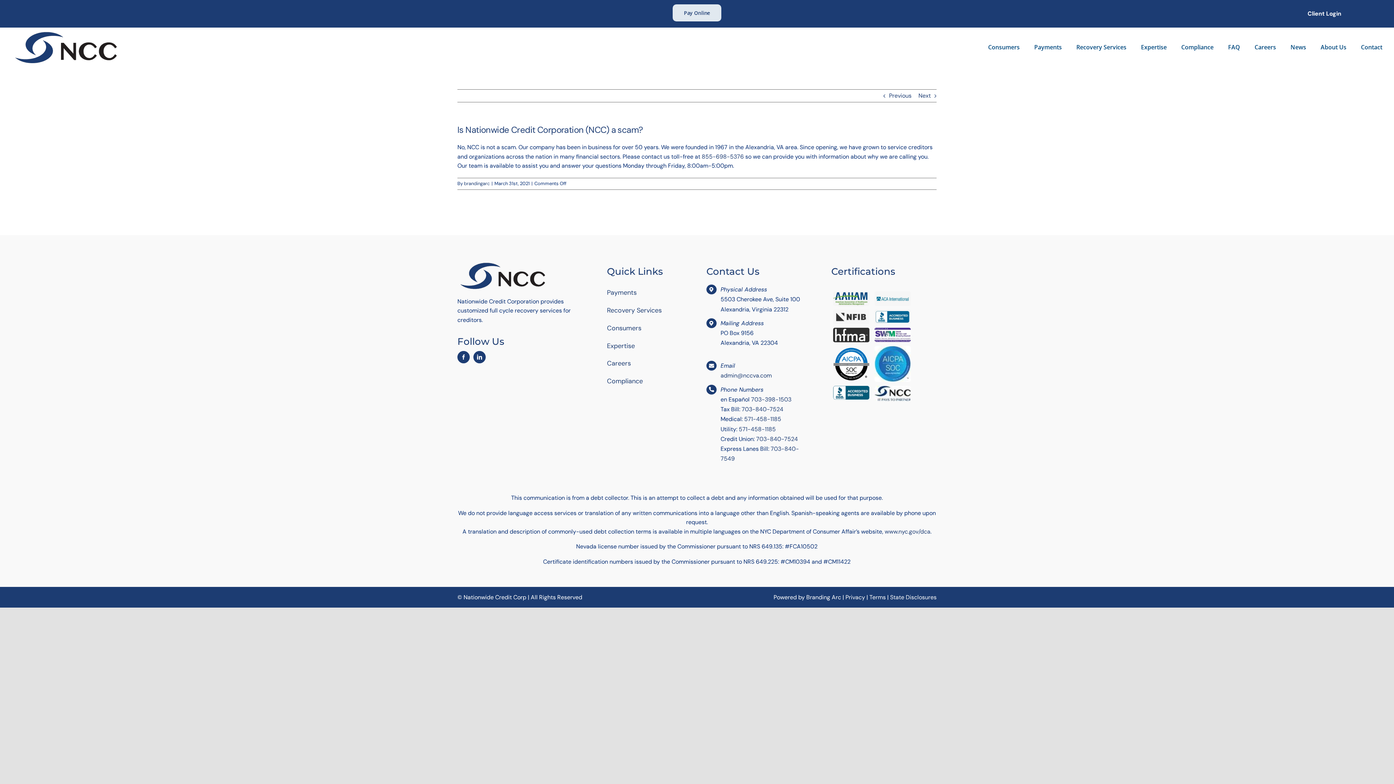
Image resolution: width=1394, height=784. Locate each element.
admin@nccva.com (746, 375)
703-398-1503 (771, 399)
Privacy (855, 597)
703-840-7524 (762, 409)
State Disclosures (913, 597)
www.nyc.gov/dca (907, 531)
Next (924, 95)
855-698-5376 (723, 156)
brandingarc (477, 183)
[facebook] (463, 357)
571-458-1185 (762, 419)
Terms (877, 597)
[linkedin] (479, 357)
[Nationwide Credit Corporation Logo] (66, 32)
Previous (900, 95)
